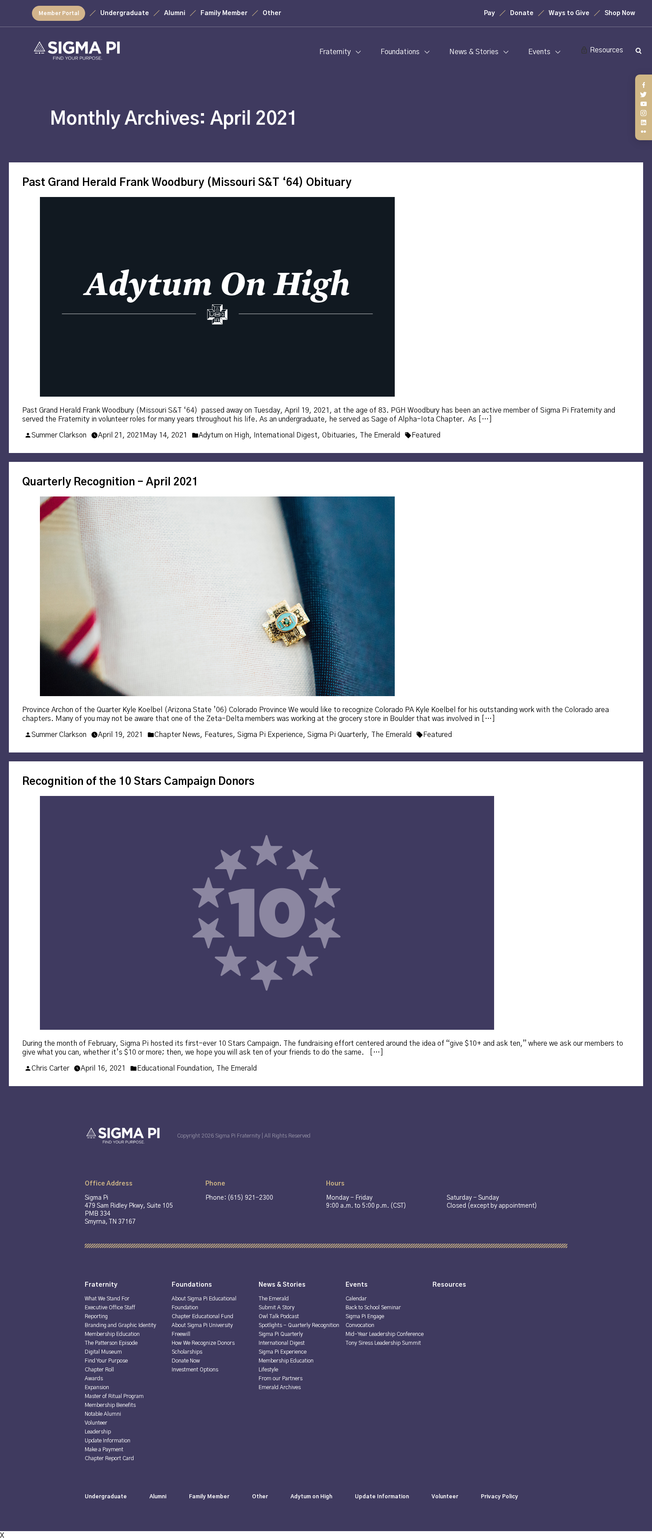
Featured (426, 435)
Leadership (98, 1431)
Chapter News (177, 734)
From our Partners (280, 1378)
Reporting (96, 1316)
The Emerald (380, 435)
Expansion (97, 1387)
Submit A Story (277, 1307)
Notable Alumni (103, 1414)
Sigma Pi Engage (365, 1316)
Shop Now (620, 13)
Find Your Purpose (106, 1360)
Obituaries (338, 435)
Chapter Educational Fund (202, 1316)
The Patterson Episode (111, 1343)
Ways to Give (569, 13)
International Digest (286, 435)
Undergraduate (124, 13)
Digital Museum (103, 1352)
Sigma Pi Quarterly (337, 734)
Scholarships (187, 1352)
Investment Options (195, 1369)
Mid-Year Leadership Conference (385, 1334)
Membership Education (112, 1334)
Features (218, 734)
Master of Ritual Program (114, 1396)
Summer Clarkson (58, 435)
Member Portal (59, 13)
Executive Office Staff (110, 1307)
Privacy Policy (499, 1496)
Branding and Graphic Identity (120, 1325)
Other (272, 13)
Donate (522, 13)
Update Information (107, 1440)
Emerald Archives (280, 1387)
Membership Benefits (110, 1405)
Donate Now (186, 1360)
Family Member (223, 13)
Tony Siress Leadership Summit (383, 1343)
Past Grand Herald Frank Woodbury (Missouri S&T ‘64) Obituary (186, 182)
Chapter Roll (99, 1369)
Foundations (400, 51)
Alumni (174, 13)
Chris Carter (50, 1068)
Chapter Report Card (109, 1458)
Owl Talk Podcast (279, 1316)
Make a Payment (104, 1449)
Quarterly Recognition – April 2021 (110, 482)
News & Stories (474, 51)
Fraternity (335, 51)
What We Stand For (107, 1298)
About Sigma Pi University (202, 1325)
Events (539, 51)
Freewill (181, 1334)
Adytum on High (224, 435)
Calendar (356, 1298)
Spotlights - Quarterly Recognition (299, 1325)
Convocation (360, 1325)
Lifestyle (268, 1369)
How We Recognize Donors (203, 1343)
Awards (94, 1378)
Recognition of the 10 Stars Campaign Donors (138, 781)
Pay (489, 13)
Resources (606, 50)
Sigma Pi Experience (270, 734)
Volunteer (96, 1423)
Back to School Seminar (373, 1307)
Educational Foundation (174, 1068)
